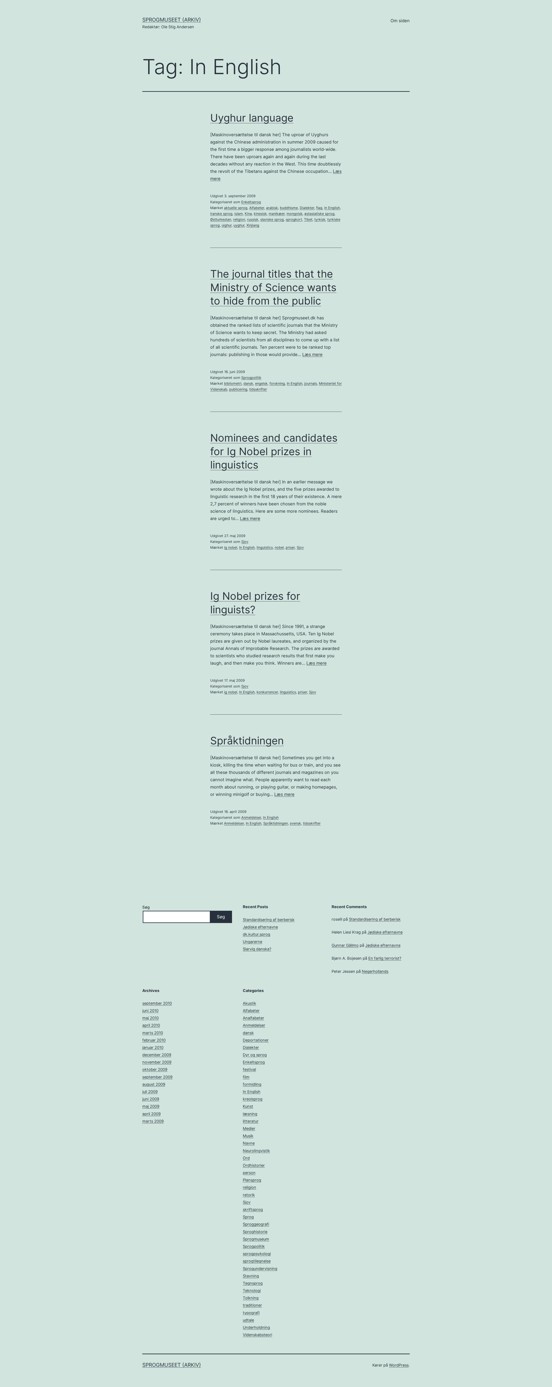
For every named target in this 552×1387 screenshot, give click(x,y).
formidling (252, 1084)
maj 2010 (150, 1018)
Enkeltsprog (251, 202)
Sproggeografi (256, 1224)
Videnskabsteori (257, 1334)
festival (249, 1069)
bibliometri (233, 383)
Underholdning (256, 1327)
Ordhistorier (254, 1165)
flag (319, 208)
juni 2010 (150, 1010)
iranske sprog (221, 213)
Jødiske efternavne (260, 927)
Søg (146, 907)
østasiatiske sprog (319, 213)
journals (310, 383)
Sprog (248, 1217)
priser (290, 547)
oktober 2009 (154, 1069)
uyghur (239, 225)
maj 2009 (150, 1106)
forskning (277, 383)
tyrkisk (319, 219)
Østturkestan (220, 219)
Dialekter (307, 208)
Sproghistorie (255, 1231)
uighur (227, 225)
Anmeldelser (251, 817)
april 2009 (151, 1114)
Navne (249, 1143)
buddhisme (289, 208)
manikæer (277, 213)
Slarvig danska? (257, 949)
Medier (249, 1128)
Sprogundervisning (260, 1268)
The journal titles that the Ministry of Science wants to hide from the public (273, 287)
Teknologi (252, 1290)
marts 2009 (153, 1121)
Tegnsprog (253, 1283)
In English (332, 208)
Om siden (400, 20)
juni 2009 (150, 1099)
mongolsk (295, 213)
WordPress (399, 1365)
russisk (252, 219)
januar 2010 (152, 1047)
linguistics (265, 547)
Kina (248, 213)
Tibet (308, 219)
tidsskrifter (258, 389)
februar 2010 (154, 1040)
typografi (251, 1312)
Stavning (251, 1276)
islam (238, 213)
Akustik (249, 1003)
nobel (279, 547)
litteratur (251, 1121)
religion (239, 219)
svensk (295, 823)
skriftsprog (253, 1209)
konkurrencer (267, 692)
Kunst (248, 1106)
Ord (246, 1158)
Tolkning (251, 1298)
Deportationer (256, 1040)
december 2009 (156, 1055)
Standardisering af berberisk (269, 919)
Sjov (244, 541)
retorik (249, 1195)
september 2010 (157, 1003)
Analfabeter (253, 1018)
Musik (248, 1136)
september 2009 (157, 1077)
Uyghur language (251, 117)
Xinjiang (252, 225)
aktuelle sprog (235, 208)
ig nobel (230, 547)
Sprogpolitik (251, 377)
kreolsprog (252, 1099)
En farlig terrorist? (384, 958)
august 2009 (153, 1084)
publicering (238, 389)
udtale (248, 1320)
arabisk (272, 208)
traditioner (252, 1305)
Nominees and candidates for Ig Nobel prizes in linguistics (273, 451)
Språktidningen (247, 740)
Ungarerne (252, 941)
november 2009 (156, 1062)
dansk (248, 383)
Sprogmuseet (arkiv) (171, 20)
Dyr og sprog (255, 1055)
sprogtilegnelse (257, 1261)
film (246, 1077)
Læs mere (312, 354)
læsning (250, 1114)
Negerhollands (375, 971)
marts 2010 (152, 1033)
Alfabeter (256, 208)
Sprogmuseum (256, 1239)
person (249, 1172)
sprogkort (294, 219)
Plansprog (252, 1180)
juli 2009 (150, 1091)
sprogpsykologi (257, 1253)
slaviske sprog (272, 219)
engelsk (261, 383)
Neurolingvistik (256, 1150)
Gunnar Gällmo (345, 945)
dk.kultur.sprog (256, 934)
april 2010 (151, 1025)
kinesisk (260, 213)
